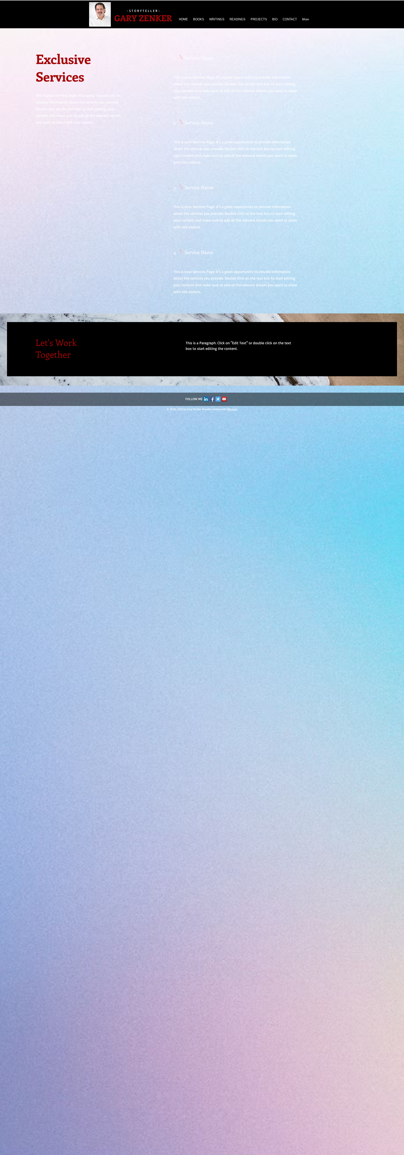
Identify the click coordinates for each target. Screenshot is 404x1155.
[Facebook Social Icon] (211, 399)
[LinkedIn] (205, 399)
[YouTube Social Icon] (224, 399)
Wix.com (232, 409)
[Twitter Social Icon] (218, 399)
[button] (217, 19)
